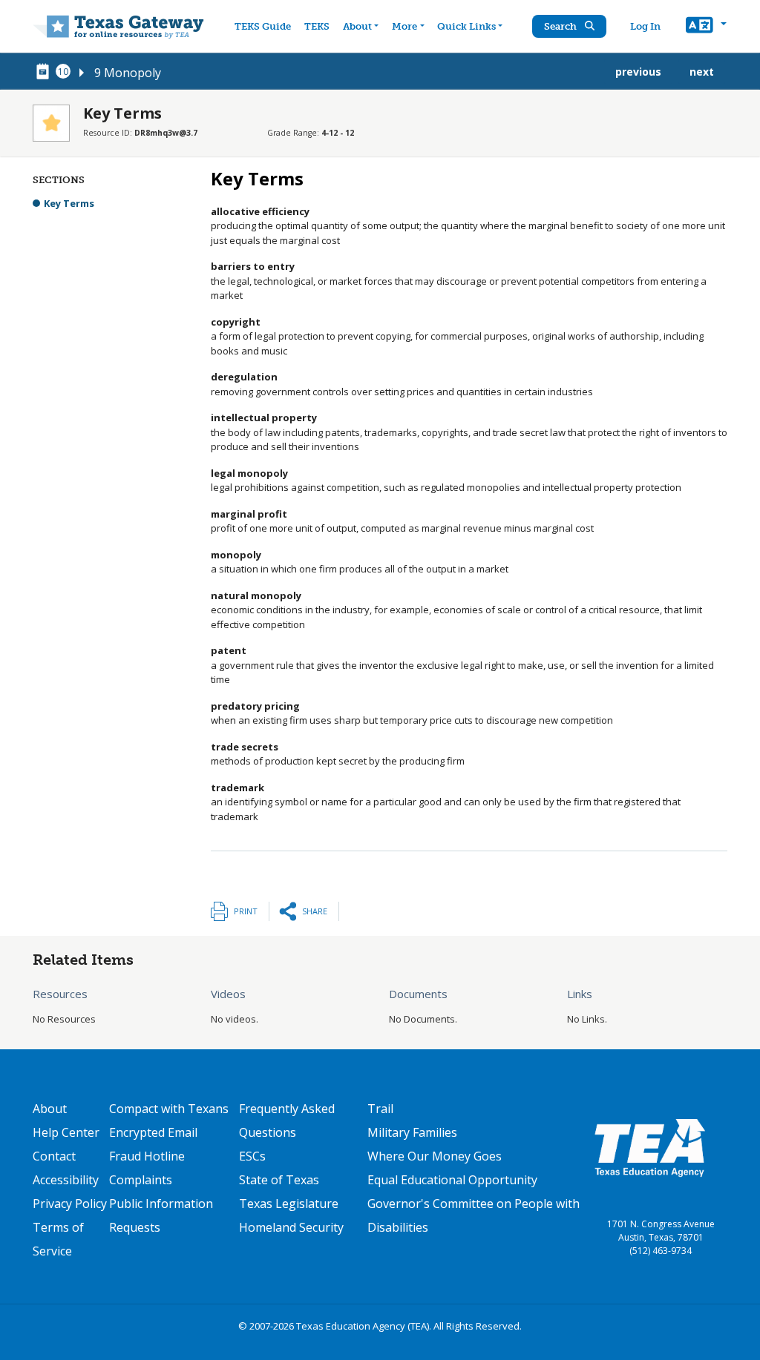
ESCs (252, 1156)
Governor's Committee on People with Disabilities (473, 1215)
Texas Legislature (288, 1203)
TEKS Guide (263, 26)
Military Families (412, 1132)
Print (246, 911)
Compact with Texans (169, 1108)
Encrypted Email (153, 1132)
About (357, 26)
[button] (706, 27)
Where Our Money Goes (434, 1156)
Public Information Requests (161, 1215)
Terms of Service (58, 1239)
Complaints (140, 1180)
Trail (380, 1108)
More (404, 26)
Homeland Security (291, 1227)
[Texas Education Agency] (649, 1147)
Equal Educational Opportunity (452, 1180)
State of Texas (279, 1180)
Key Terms (69, 203)
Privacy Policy (70, 1203)
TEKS (317, 26)
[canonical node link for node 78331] (45, 72)
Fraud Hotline (147, 1156)
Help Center (66, 1132)
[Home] (118, 26)
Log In (645, 26)
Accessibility (66, 1180)
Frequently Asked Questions (287, 1120)
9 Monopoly (127, 73)
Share (314, 911)
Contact (54, 1156)
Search (561, 26)
